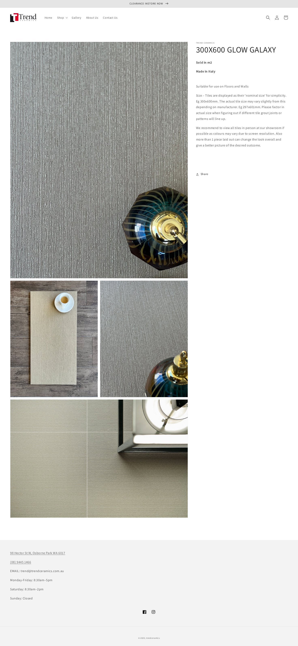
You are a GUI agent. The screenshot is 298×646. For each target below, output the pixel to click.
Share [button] (204, 174)
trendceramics (153, 638)
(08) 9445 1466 (20, 562)
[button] (62, 17)
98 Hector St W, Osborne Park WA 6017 (37, 553)
